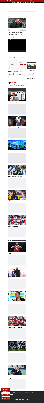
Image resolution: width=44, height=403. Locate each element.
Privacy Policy (8, 398)
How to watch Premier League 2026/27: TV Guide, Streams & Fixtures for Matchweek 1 (31, 79)
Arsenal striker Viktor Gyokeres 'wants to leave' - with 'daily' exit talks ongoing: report (31, 74)
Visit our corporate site (30, 392)
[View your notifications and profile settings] (35, 0)
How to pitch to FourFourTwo (18, 399)
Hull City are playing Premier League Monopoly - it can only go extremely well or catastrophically (31, 71)
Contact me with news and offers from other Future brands (5, 394)
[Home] (8, 2)
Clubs (30, 2)
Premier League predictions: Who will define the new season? (31, 67)
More (33, 2)
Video (23, 2)
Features (25, 2)
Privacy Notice (10, 66)
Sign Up (6, 396)
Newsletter (18, 2)
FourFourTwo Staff (13, 82)
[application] (17, 45)
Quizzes (28, 2)
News (20, 2)
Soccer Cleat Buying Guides (13, 2)
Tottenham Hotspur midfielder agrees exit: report (31, 76)
